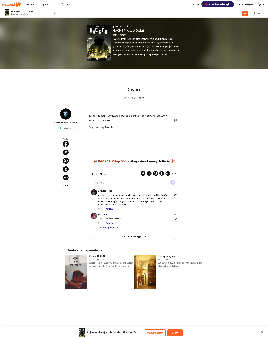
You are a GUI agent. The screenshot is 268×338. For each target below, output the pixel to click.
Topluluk (45, 4)
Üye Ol (175, 332)
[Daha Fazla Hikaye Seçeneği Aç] (66, 186)
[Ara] (62, 4)
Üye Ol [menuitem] (260, 4)
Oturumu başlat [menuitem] (244, 4)
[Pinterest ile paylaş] (66, 161)
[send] (172, 182)
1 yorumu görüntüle (108, 227)
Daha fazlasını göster (134, 236)
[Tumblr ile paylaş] (66, 169)
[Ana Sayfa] (12, 4)
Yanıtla (109, 208)
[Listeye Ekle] (245, 13)
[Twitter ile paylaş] (66, 152)
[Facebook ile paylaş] (66, 144)
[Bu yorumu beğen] (175, 195)
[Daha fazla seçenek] (175, 191)
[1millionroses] (94, 192)
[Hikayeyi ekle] (66, 177)
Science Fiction (119, 35)
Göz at (29, 4)
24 (143, 97)
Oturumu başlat (155, 332)
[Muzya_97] (94, 216)
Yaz (195, 4)
